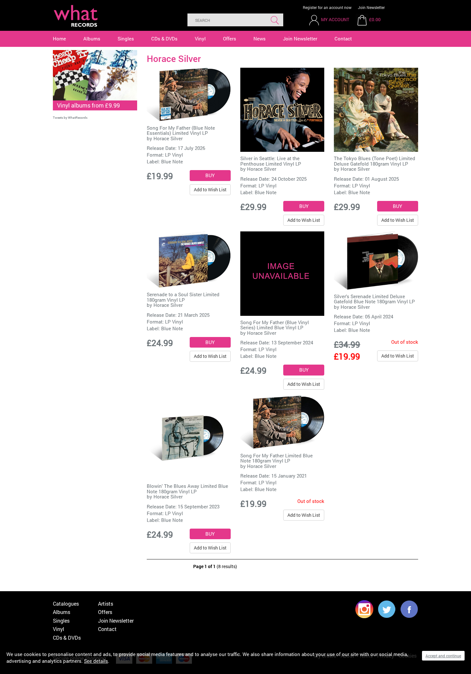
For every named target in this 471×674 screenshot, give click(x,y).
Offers (229, 38)
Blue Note (172, 161)
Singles (126, 38)
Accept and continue (443, 655)
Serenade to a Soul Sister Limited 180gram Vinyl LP (183, 297)
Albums (91, 38)
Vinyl (200, 38)
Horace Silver (168, 138)
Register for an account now (327, 7)
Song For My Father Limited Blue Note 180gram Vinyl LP (276, 458)
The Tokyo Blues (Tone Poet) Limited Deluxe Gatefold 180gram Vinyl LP (374, 161)
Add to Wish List (210, 189)
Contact (343, 38)
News (259, 38)
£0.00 (375, 19)
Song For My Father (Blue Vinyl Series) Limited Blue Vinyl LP (274, 325)
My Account (335, 19)
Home (59, 38)
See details (96, 661)
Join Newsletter (371, 7)
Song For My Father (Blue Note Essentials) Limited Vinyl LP (181, 130)
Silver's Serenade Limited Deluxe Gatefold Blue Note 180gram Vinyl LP (374, 299)
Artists (105, 603)
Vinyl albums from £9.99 (88, 105)
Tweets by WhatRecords (70, 118)
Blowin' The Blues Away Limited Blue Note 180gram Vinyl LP (187, 489)
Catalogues (66, 603)
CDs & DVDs (164, 38)
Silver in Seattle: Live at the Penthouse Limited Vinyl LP (270, 161)
